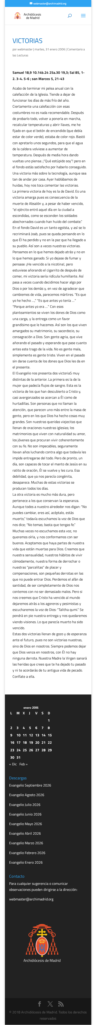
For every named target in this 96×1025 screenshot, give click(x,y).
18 (25, 742)
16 (12, 742)
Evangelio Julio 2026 (24, 804)
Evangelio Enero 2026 (26, 862)
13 (37, 735)
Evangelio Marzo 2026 (26, 843)
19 (31, 742)
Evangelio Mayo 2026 (25, 823)
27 (37, 750)
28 (44, 750)
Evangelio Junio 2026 (25, 814)
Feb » (23, 764)
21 (44, 742)
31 (19, 757)
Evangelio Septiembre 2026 (30, 785)
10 (19, 735)
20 (37, 742)
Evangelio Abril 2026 (25, 833)
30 (12, 757)
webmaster (25, 49)
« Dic (13, 764)
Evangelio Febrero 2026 (27, 852)
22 (50, 742)
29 (50, 750)
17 (19, 742)
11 (25, 735)
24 (19, 750)
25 (25, 750)
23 (12, 750)
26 (31, 750)
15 (50, 735)
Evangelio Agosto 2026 (26, 794)
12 (31, 735)
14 (44, 735)
